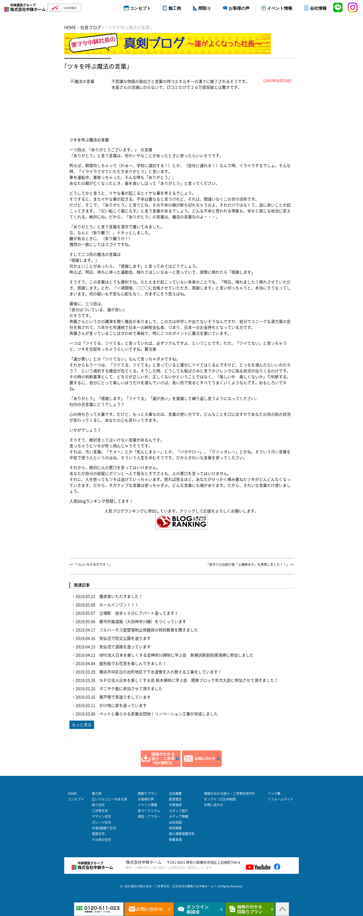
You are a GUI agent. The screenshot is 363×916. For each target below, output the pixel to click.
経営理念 (175, 799)
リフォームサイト (280, 799)
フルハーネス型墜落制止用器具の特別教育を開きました (148, 630)
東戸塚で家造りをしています (125, 697)
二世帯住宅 (100, 810)
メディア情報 (178, 816)
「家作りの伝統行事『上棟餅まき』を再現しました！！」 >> (250, 564)
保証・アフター (149, 816)
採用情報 (175, 828)
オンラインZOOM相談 (220, 799)
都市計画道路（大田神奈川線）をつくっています (142, 622)
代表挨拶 (175, 804)
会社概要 (175, 793)
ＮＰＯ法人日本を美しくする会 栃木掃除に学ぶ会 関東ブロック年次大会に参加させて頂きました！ (188, 680)
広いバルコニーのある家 (109, 799)
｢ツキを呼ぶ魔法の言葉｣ (96, 66)
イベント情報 (279, 8)
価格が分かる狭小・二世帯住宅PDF (229, 793)
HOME (72, 793)
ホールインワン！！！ (119, 605)
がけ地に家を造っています (123, 705)
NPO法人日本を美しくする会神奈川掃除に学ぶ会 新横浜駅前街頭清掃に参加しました (176, 655)
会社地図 (175, 822)
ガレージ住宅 (101, 822)
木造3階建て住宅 (104, 828)
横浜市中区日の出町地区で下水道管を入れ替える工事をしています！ (160, 672)
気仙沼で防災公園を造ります (125, 638)
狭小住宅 (98, 804)
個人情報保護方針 (182, 833)
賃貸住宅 (98, 833)
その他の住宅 (101, 839)
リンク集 (274, 793)
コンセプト (140, 8)
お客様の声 (239, 8)
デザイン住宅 (101, 816)
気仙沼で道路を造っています (125, 647)
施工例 (174, 8)
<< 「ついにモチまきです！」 (90, 564)
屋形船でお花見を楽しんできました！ (132, 664)
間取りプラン (147, 793)
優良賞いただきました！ (121, 596)
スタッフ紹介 (178, 810)
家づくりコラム (149, 810)
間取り (205, 8)
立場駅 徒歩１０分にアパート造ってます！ (138, 613)
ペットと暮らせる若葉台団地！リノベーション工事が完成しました (158, 714)
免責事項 (175, 839)
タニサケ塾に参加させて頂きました (130, 689)
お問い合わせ (213, 804)
